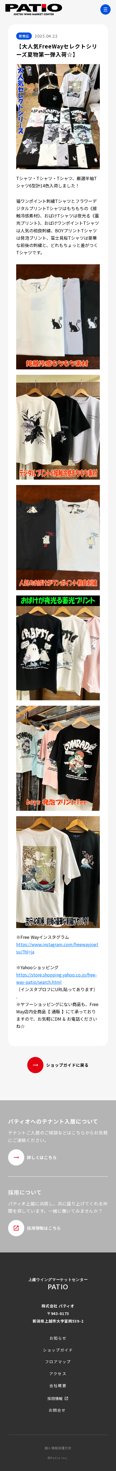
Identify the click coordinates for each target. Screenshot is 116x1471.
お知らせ (58, 1338)
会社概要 (58, 1385)
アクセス (57, 1373)
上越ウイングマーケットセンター (58, 1279)
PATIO (58, 1287)
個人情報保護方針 (58, 1448)
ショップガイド (58, 1350)
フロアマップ (58, 1361)
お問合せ (57, 1410)
